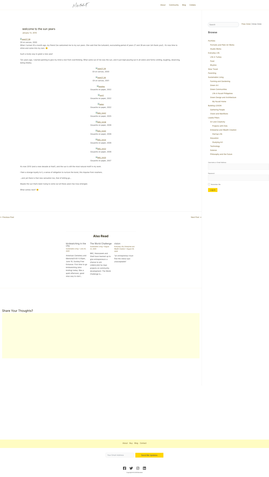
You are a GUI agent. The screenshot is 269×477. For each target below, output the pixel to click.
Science (213, 150)
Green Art (214, 85)
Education (214, 138)
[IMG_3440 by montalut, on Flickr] (101, 131)
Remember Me (216, 184)
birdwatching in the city (76, 244)
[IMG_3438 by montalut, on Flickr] (101, 122)
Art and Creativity (217, 122)
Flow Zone (246, 24)
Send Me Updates (149, 455)
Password (211, 173)
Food (212, 61)
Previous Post (7, 217)
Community (174, 5)
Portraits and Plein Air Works (222, 45)
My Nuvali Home (219, 101)
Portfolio (211, 41)
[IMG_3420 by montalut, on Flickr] (101, 158)
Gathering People (217, 110)
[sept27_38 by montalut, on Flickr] (25, 39)
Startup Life (217, 134)
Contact (143, 443)
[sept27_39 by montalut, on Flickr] (101, 69)
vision (117, 243)
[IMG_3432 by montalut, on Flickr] (101, 149)
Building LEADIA (215, 106)
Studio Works (215, 49)
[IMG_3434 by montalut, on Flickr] (101, 140)
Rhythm (213, 65)
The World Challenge (101, 243)
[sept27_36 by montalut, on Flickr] (101, 77)
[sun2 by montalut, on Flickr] (101, 95)
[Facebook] (124, 468)
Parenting (212, 73)
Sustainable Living (72, 249)
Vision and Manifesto (219, 114)
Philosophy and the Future (221, 154)
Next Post (196, 217)
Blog (184, 5)
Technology (215, 146)
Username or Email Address (217, 162)
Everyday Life (119, 246)
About (162, 5)
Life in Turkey (216, 57)
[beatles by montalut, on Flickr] (101, 86)
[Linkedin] (144, 468)
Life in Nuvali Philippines (222, 93)
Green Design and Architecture (223, 97)
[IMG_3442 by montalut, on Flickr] (101, 113)
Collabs (192, 5)
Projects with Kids (219, 126)
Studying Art (217, 142)
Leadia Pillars (213, 118)
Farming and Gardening (220, 81)
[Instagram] (138, 468)
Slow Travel (213, 69)
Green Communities (218, 89)
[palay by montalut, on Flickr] (101, 104)
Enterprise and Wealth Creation (223, 130)
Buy (131, 443)
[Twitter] (131, 468)
